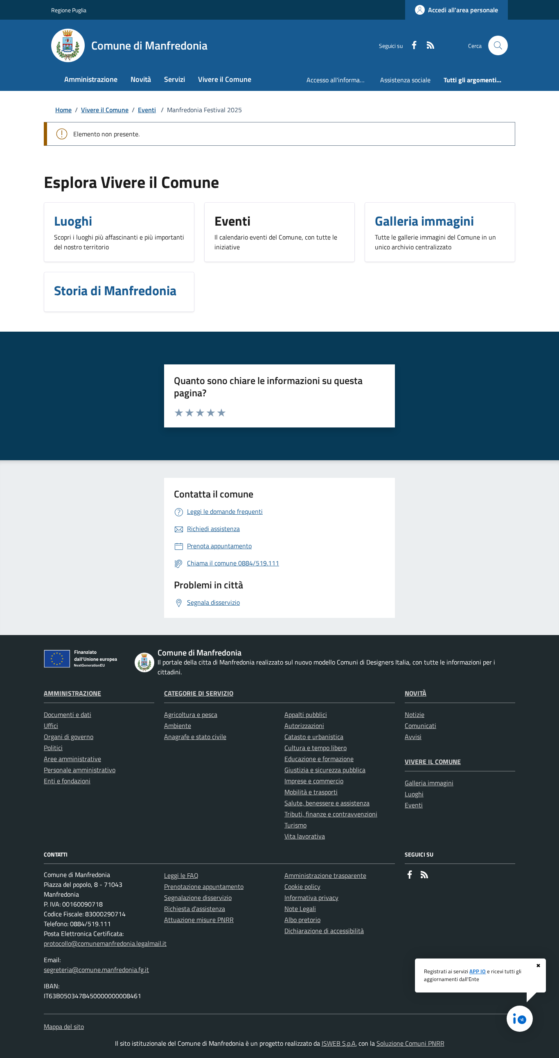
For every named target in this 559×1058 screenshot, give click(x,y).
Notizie (414, 714)
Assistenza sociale (405, 80)
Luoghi (414, 794)
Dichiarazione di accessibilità (324, 931)
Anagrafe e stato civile (195, 737)
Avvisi (413, 737)
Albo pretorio (302, 920)
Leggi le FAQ (181, 875)
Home (63, 110)
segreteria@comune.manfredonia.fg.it (96, 969)
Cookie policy (302, 886)
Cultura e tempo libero (315, 748)
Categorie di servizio (198, 693)
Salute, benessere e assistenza (327, 803)
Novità (415, 693)
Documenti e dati (67, 714)
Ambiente (177, 725)
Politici (53, 748)
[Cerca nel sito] (498, 45)
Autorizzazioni (304, 725)
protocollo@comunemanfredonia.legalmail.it (105, 943)
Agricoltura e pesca (190, 714)
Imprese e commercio (313, 781)
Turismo (295, 825)
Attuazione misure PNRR (199, 920)
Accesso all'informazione (340, 80)
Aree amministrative (72, 759)
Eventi (147, 110)
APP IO (477, 971)
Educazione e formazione (319, 759)
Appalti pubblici (305, 714)
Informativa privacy (311, 897)
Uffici (51, 725)
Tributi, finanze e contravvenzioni (330, 814)
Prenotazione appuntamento (203, 886)
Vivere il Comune (104, 110)
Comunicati (420, 725)
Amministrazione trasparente (325, 875)
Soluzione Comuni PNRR (410, 1043)
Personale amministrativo (79, 770)
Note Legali (300, 908)
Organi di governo (68, 737)
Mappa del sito (64, 1026)
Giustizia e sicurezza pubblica (324, 770)
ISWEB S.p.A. (339, 1043)
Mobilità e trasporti (311, 792)
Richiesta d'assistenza (194, 908)
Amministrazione (72, 693)
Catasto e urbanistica (313, 737)
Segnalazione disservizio (198, 897)
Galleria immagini (429, 783)
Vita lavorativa (304, 836)
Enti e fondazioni (67, 781)
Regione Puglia (68, 10)
